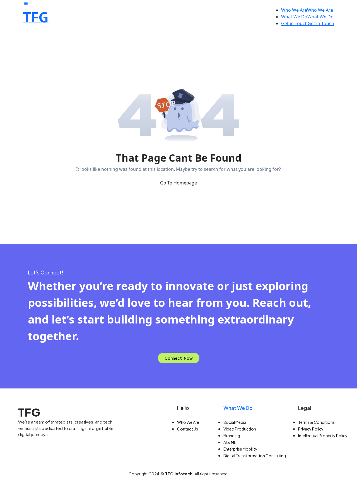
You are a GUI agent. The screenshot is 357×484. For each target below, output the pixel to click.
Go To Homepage (178, 183)
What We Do (238, 408)
